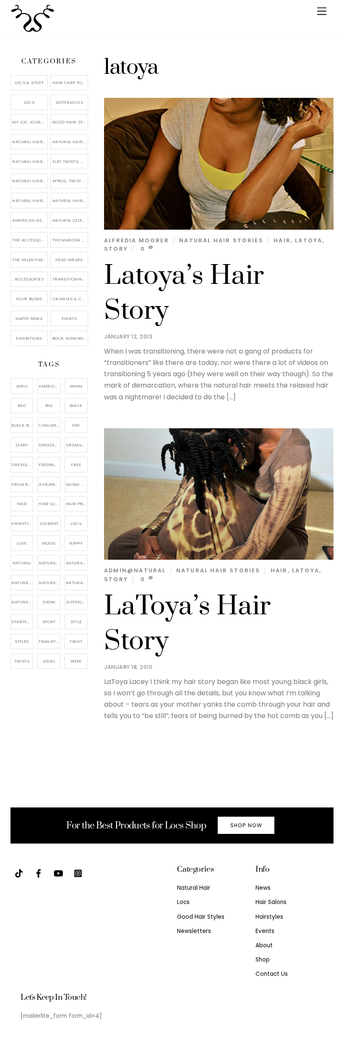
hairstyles (22, 523)
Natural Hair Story (49, 582)
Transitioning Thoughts (70, 279)
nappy (76, 543)
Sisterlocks (69, 102)
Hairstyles (269, 917)
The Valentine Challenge (30, 259)
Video (49, 661)
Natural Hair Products (22, 582)
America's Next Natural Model (30, 220)
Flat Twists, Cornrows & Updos (70, 161)
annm (76, 386)
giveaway (49, 484)
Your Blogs (29, 298)
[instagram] (78, 873)
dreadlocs (22, 464)
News (263, 888)
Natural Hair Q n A (30, 161)
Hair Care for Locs (70, 82)
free (76, 464)
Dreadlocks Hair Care (77, 445)
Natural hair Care (77, 563)
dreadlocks (49, 445)
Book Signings (69, 338)
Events (69, 318)
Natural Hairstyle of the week (30, 180)
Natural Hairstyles (30, 141)
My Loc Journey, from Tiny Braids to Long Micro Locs (30, 122)
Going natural (77, 484)
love (22, 543)
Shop (262, 960)
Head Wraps (69, 259)
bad (22, 405)
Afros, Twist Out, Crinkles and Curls (70, 180)
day (76, 425)
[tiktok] (18, 873)
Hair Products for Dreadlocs (77, 503)
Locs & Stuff (29, 82)
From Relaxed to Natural (22, 484)
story (116, 248)
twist (76, 641)
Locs (29, 102)
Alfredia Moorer (136, 240)
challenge (49, 425)
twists (21, 661)
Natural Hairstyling (22, 602)
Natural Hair (49, 563)
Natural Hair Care (70, 141)
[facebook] (38, 873)
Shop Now (246, 825)
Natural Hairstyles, (77, 582)
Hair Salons (271, 902)
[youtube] (58, 873)
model (49, 543)
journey (49, 523)
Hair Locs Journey (49, 503)
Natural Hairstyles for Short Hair (30, 200)
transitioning (49, 641)
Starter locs (22, 621)
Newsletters (194, 931)
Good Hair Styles (70, 122)
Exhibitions (29, 338)
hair (282, 240)
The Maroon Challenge (70, 240)
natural (22, 563)
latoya (308, 240)
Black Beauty (22, 425)
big (48, 405)
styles (22, 641)
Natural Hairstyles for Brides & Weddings (70, 200)
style (76, 621)
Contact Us (271, 974)
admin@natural (135, 570)
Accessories (29, 279)
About (264, 945)
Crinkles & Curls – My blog (70, 298)
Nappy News (29, 318)
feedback (49, 464)
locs (75, 523)
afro (22, 386)
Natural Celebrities (70, 220)
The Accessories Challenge (30, 240)
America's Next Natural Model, (49, 386)
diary (22, 445)
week (76, 661)
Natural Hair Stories (221, 240)
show (48, 602)
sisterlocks (77, 602)
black (76, 405)
